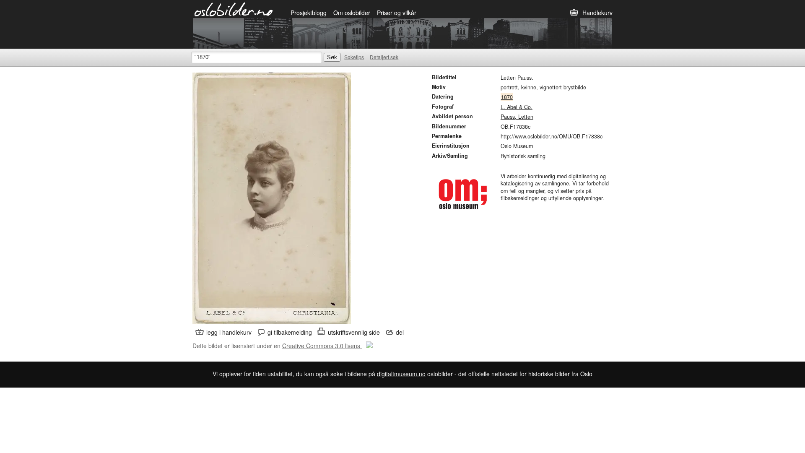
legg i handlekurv (229, 332)
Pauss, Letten (517, 116)
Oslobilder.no (233, 8)
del (400, 332)
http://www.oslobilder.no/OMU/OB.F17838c (551, 136)
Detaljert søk (384, 56)
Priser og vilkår (396, 12)
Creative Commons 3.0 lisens (322, 345)
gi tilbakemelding (289, 332)
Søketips (354, 56)
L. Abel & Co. (516, 107)
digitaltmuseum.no (401, 374)
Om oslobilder (351, 12)
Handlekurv (597, 12)
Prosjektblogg (309, 12)
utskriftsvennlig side (354, 332)
